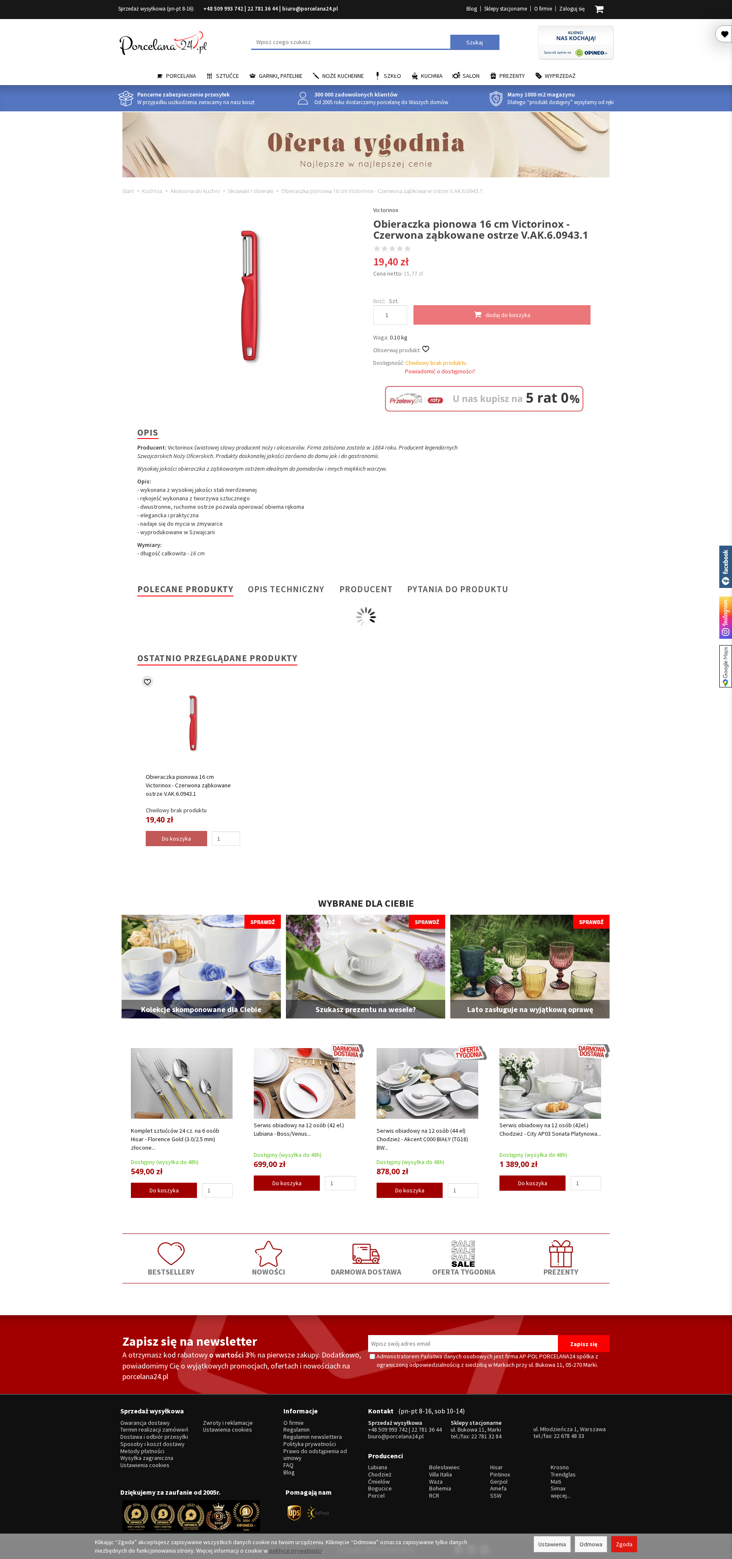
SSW (496, 1495)
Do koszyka (164, 1190)
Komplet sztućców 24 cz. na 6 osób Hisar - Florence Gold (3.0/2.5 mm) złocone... (175, 1139)
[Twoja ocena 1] (377, 249)
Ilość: (379, 301)
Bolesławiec (444, 1467)
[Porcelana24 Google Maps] (725, 666)
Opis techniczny (286, 589)
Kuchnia (432, 76)
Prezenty (512, 76)
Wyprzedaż (560, 76)
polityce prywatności (295, 1550)
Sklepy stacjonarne (505, 8)
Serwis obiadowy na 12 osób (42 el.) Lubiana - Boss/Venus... (299, 1129)
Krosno (560, 1467)
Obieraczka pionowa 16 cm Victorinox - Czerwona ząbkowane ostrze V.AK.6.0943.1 (188, 785)
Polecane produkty (185, 589)
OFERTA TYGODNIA (463, 1272)
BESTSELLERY (171, 1272)
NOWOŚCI (268, 1272)
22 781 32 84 (486, 1436)
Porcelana (181, 76)
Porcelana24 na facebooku (725, 567)
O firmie (543, 8)
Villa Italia (440, 1474)
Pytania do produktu (457, 589)
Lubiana (377, 1467)
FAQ (288, 1465)
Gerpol (498, 1481)
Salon (471, 76)
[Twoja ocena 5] (407, 249)
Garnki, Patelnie (280, 76)
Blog (471, 8)
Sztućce (227, 76)
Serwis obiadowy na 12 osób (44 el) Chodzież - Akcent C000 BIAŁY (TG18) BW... (422, 1139)
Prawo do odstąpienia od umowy (315, 1455)
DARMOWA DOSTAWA (366, 1272)
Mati (556, 1481)
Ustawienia (552, 1544)
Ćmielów (379, 1481)
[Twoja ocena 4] (400, 249)
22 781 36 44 (262, 8)
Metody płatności (142, 1451)
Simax (558, 1488)
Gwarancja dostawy (145, 1423)
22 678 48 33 (569, 1436)
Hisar (496, 1467)
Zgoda (624, 1544)
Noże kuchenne (343, 76)
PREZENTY (560, 1272)
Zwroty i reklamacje (228, 1423)
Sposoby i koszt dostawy (152, 1444)
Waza (436, 1481)
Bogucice (380, 1488)
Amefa (498, 1488)
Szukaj (474, 42)
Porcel (376, 1495)
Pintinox (500, 1474)
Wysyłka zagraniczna (146, 1458)
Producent (366, 589)
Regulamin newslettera (312, 1436)
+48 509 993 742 (223, 8)
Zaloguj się (572, 8)
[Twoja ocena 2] (384, 249)
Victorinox (385, 210)
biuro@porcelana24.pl (310, 8)
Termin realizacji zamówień (154, 1429)
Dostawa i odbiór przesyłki (154, 1436)
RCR (434, 1495)
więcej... (561, 1495)
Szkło (392, 76)
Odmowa (591, 1544)
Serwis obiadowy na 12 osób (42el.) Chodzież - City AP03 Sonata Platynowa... (550, 1129)
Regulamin (296, 1429)
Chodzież (379, 1474)
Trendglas (563, 1474)
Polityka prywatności (309, 1444)
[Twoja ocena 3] (392, 249)
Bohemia (440, 1488)
